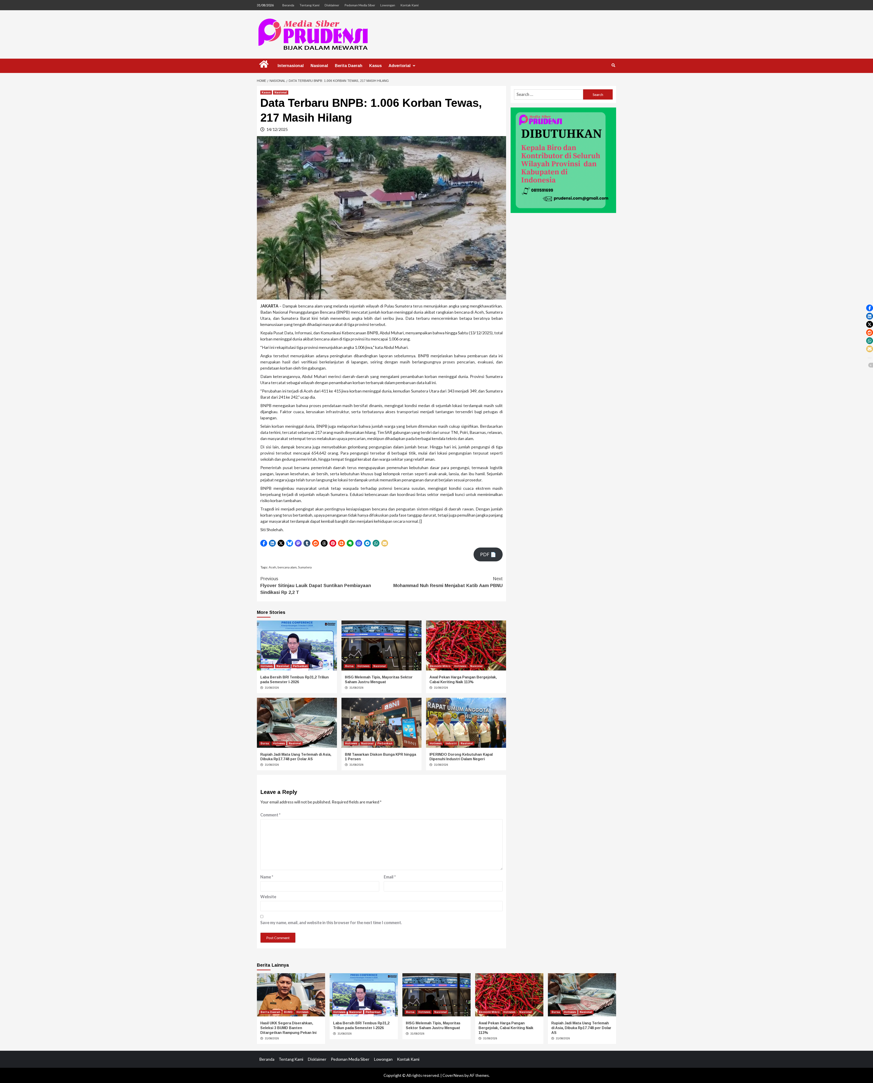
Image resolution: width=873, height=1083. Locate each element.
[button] (263, 543)
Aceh (272, 567)
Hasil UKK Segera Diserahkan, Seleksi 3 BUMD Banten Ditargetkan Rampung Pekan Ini (288, 1028)
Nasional (319, 65)
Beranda (288, 5)
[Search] (613, 65)
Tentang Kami (309, 5)
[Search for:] (548, 94)
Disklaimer (332, 5)
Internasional (291, 65)
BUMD (288, 1012)
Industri (451, 743)
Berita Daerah (348, 65)
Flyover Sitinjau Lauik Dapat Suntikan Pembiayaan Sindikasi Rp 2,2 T (315, 585)
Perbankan (300, 666)
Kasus (375, 65)
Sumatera (305, 567)
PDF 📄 (488, 554)
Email (390, 876)
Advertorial (400, 65)
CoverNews (453, 1075)
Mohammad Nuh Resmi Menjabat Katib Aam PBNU (448, 582)
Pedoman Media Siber (359, 5)
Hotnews (267, 666)
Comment (270, 814)
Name (266, 876)
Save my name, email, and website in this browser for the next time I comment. (331, 922)
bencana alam (287, 567)
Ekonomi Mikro (440, 666)
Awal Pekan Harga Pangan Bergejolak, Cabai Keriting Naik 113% (506, 1028)
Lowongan (387, 5)
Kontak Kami (409, 5)
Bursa (349, 666)
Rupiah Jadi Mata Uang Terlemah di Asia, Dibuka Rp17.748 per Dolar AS (581, 1028)
